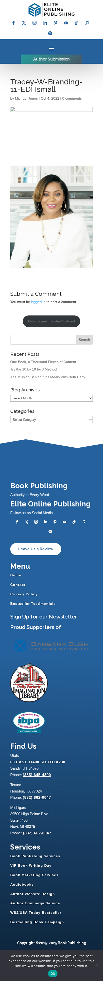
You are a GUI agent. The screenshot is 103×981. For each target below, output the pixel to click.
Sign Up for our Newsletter (43, 616)
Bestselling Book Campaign (37, 922)
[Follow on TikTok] (76, 23)
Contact (18, 585)
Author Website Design (32, 894)
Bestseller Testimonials (33, 604)
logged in (38, 302)
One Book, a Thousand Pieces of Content (43, 362)
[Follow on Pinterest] (56, 23)
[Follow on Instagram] (34, 23)
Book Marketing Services (34, 875)
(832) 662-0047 (37, 797)
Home (15, 575)
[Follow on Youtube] (66, 23)
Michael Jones (26, 98)
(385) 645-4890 (37, 775)
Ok (52, 974)
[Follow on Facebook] (14, 23)
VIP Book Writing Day (31, 865)
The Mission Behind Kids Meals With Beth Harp (47, 377)
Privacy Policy (24, 594)
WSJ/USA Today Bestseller (35, 913)
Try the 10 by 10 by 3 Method (33, 369)
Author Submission (51, 59)
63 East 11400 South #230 (37, 762)
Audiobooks (22, 884)
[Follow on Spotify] (50, 33)
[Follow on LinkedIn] (45, 23)
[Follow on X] (24, 23)
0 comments (72, 98)
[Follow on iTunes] (87, 23)
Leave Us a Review (35, 549)
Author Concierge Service (35, 903)
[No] (96, 965)
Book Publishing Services (35, 856)
